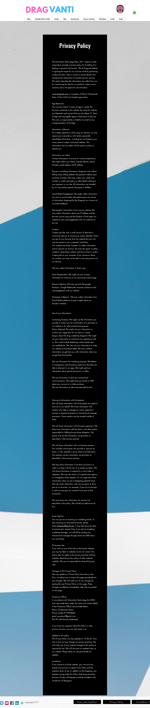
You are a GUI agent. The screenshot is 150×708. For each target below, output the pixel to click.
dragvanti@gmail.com (65, 526)
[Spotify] (22, 703)
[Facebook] (12, 703)
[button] (134, 12)
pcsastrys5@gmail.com (66, 616)
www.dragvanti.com (60, 94)
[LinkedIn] (17, 703)
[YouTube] (7, 703)
